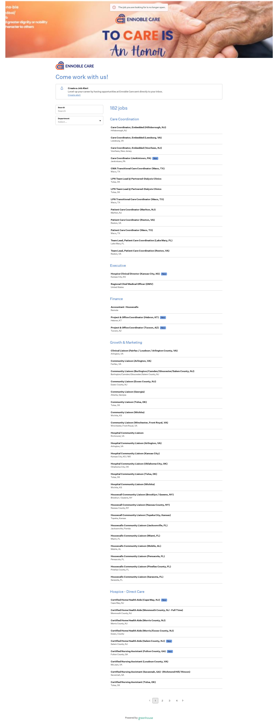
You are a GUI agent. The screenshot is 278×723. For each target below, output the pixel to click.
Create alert (74, 95)
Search (61, 107)
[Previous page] (149, 701)
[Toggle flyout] (100, 121)
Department (63, 118)
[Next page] (182, 701)
